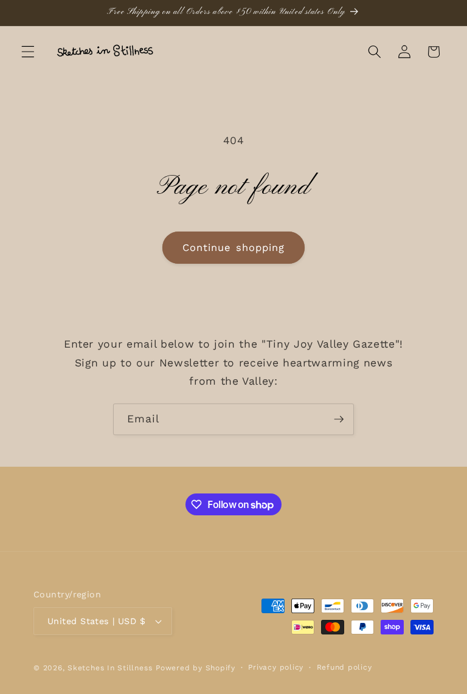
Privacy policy (275, 667)
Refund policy (344, 667)
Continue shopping (233, 247)
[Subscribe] (338, 419)
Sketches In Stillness (109, 668)
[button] (28, 51)
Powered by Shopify (195, 668)
